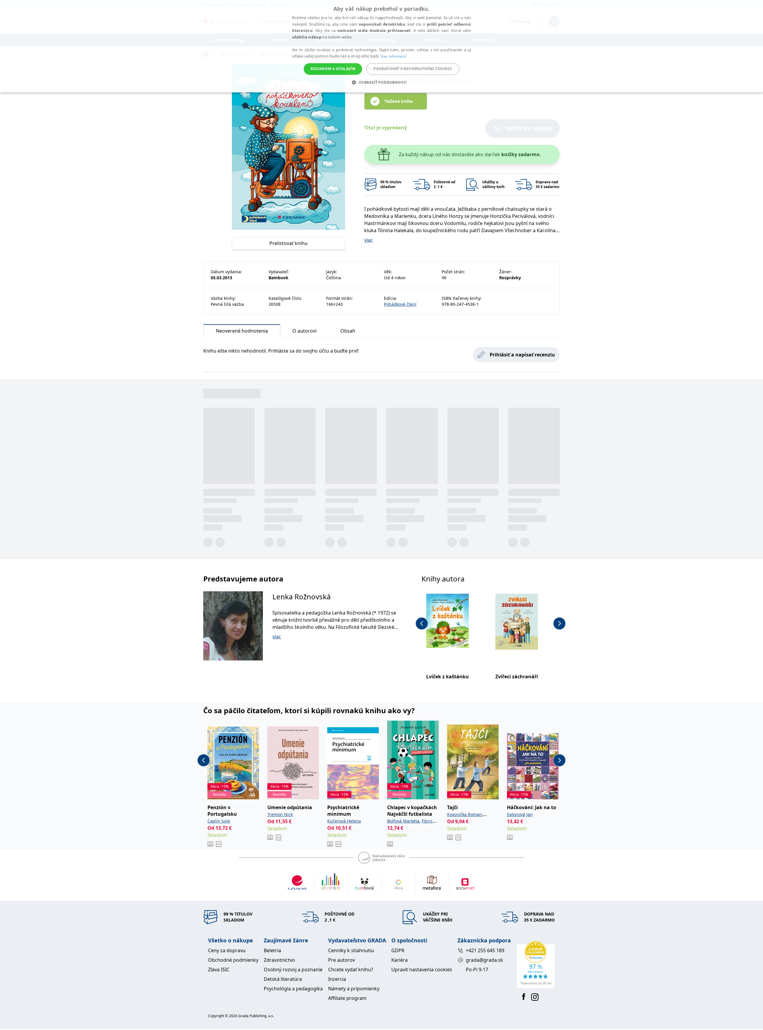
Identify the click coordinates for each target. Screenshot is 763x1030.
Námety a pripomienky (353, 988)
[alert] (381, 46)
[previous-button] (421, 623)
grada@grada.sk (484, 960)
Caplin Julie (218, 821)
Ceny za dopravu (227, 950)
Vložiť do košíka (528, 128)
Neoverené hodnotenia (242, 331)
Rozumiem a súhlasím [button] (333, 68)
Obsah (347, 331)
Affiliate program (347, 998)
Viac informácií (394, 56)
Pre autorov (341, 960)
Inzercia (337, 979)
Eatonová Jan (520, 814)
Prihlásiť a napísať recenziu (522, 354)
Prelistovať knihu (288, 243)
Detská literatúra (283, 979)
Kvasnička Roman (464, 814)
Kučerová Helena (344, 821)
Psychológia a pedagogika (293, 988)
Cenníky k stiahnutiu (351, 950)
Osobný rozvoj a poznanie (293, 969)
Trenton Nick (280, 814)
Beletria (272, 950)
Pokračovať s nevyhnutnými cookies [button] (412, 68)
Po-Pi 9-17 (477, 969)
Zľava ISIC (218, 969)
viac (368, 240)
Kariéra (399, 960)
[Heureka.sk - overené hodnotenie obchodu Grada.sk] (535, 965)
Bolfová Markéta (403, 821)
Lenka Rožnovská (301, 596)
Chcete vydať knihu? (350, 969)
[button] (381, 82)
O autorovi (304, 331)
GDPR (397, 950)
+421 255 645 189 (485, 950)
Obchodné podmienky (233, 960)
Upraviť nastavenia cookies (421, 969)
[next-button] (559, 623)
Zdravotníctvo (279, 960)
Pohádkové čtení (400, 304)
